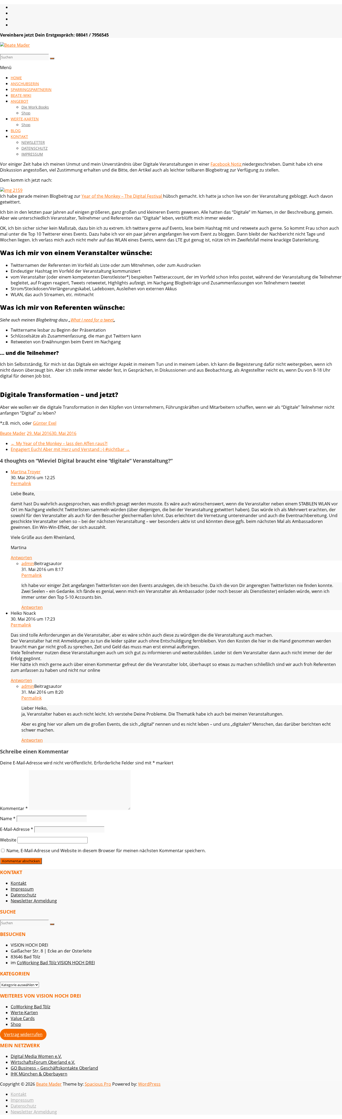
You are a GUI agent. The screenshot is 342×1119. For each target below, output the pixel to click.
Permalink (21, 483)
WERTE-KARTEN (25, 118)
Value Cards (23, 1018)
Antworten (21, 558)
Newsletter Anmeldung (34, 901)
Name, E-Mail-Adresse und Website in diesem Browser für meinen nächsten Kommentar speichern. (106, 851)
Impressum (22, 889)
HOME (16, 77)
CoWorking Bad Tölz (30, 1007)
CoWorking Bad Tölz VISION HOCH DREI (56, 963)
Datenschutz (23, 895)
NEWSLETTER (33, 142)
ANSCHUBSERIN (25, 83)
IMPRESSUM (32, 154)
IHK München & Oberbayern (39, 1074)
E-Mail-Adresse (16, 829)
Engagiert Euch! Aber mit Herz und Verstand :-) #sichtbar (70, 449)
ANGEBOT (19, 101)
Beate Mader (13, 433)
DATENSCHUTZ (34, 148)
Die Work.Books (35, 107)
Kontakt (18, 883)
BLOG (16, 130)
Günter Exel (44, 423)
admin (27, 563)
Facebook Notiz (226, 164)
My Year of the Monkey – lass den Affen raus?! (59, 443)
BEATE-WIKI (21, 95)
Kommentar (14, 808)
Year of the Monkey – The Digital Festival (122, 196)
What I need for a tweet (92, 320)
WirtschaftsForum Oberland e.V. (43, 1062)
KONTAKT (19, 136)
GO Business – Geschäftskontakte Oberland (54, 1068)
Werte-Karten (24, 1012)
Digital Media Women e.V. (36, 1056)
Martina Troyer (26, 472)
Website (8, 840)
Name (7, 819)
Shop (25, 113)
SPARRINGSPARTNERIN (31, 89)
